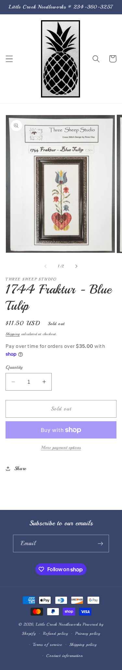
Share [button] (20, 468)
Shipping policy (83, 644)
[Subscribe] (100, 543)
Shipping (13, 334)
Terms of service (47, 644)
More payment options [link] (61, 447)
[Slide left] (45, 266)
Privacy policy (87, 633)
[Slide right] (76, 266)
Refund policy (55, 633)
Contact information (64, 655)
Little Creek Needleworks (58, 624)
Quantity (14, 367)
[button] (9, 59)
